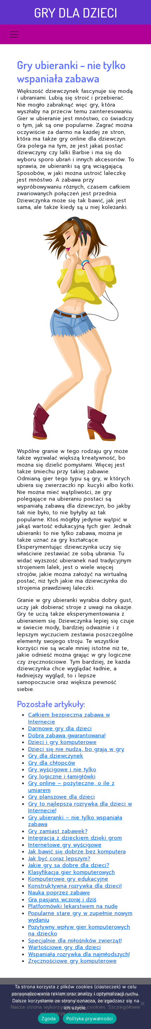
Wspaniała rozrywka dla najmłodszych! (79, 954)
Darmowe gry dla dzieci (60, 728)
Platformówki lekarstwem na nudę (73, 906)
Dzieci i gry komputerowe (62, 742)
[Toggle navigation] (14, 34)
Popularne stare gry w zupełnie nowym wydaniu (80, 916)
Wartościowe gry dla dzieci (64, 947)
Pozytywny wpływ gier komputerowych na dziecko (79, 930)
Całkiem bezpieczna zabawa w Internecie (69, 718)
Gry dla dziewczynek (55, 756)
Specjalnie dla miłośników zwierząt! (75, 941)
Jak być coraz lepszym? (59, 858)
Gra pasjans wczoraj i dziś (62, 899)
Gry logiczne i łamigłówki (62, 776)
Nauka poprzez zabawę (59, 892)
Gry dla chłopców (51, 763)
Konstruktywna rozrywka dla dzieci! (75, 886)
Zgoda (48, 1018)
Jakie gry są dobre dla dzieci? (68, 865)
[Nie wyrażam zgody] (142, 1003)
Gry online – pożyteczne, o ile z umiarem (71, 786)
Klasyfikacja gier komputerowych (71, 872)
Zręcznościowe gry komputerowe (72, 961)
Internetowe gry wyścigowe (64, 845)
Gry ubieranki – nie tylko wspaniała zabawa (75, 821)
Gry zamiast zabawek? (57, 831)
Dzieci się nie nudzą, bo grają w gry (76, 749)
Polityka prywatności (89, 1018)
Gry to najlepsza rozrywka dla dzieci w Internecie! (80, 807)
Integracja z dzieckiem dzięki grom (75, 838)
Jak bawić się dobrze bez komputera (77, 851)
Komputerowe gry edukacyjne (68, 879)
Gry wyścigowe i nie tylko (62, 769)
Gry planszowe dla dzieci (61, 797)
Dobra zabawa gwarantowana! (66, 735)
